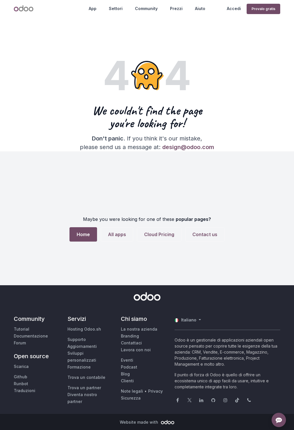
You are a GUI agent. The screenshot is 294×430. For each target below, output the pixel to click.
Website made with (139, 422)
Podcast (129, 367)
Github (20, 376)
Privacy (155, 391)
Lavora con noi (136, 349)
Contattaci (131, 342)
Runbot (21, 383)
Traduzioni (24, 390)
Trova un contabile (86, 377)
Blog (125, 373)
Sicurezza (131, 398)
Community (146, 8)
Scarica (21, 366)
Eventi (127, 360)
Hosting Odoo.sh (84, 329)
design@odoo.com (188, 147)
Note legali (132, 391)
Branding (130, 335)
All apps (117, 234)
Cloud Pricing (159, 234)
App (92, 8)
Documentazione (31, 335)
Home (83, 234)
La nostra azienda (139, 329)
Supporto (76, 339)
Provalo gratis (263, 9)
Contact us (204, 234)
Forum (20, 342)
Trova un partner (84, 387)
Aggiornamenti (82, 346)
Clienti (127, 380)
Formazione (79, 367)
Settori (116, 8)
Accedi (234, 8)
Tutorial (21, 329)
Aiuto (200, 8)
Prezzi (176, 8)
